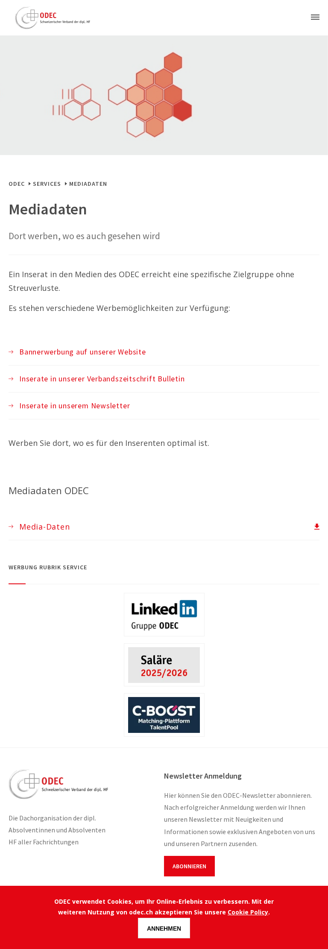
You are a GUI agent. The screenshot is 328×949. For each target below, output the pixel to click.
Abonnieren (189, 866)
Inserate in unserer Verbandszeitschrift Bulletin (101, 379)
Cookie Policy (248, 912)
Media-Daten (44, 526)
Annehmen (164, 928)
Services (47, 183)
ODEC (17, 183)
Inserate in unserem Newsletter (74, 405)
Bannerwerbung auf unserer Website (82, 352)
